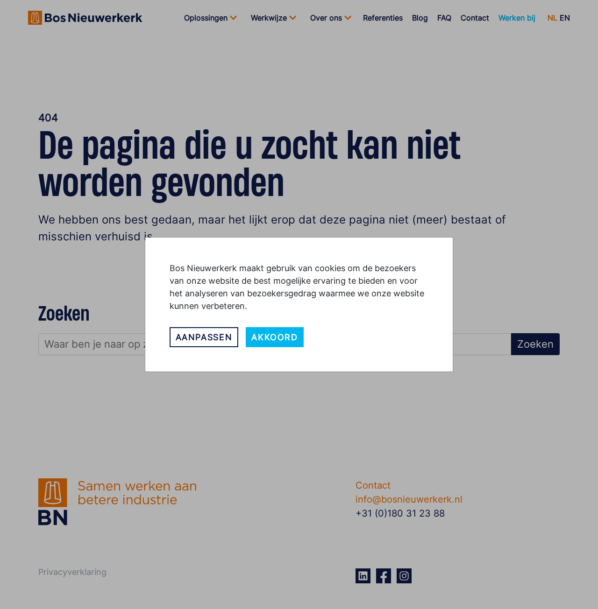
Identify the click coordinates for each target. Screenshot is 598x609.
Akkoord (274, 337)
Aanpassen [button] (204, 337)
